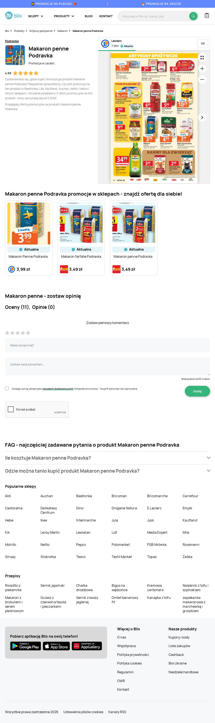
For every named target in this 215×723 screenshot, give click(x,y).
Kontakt (106, 16)
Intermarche (86, 520)
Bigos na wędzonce (120, 587)
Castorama (13, 508)
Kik (7, 532)
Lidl (114, 532)
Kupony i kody (179, 637)
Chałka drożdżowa (84, 587)
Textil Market (122, 556)
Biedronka (84, 496)
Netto (45, 544)
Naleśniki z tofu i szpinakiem (195, 587)
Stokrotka (48, 556)
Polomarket (121, 544)
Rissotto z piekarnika (13, 587)
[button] (107, 457)
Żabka (187, 556)
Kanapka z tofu (159, 597)
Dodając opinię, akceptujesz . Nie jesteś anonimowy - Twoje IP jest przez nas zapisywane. (75, 388)
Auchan (47, 496)
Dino (80, 508)
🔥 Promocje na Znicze (161, 4)
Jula (115, 520)
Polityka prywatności (133, 654)
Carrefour (190, 496)
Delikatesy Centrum (49, 510)
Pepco (81, 544)
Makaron (63, 31)
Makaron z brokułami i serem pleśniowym (14, 604)
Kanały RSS (117, 712)
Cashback (176, 654)
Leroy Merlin (50, 532)
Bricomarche (157, 496)
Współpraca (126, 646)
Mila (186, 532)
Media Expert (157, 532)
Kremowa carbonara (155, 587)
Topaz (152, 556)
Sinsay (10, 556)
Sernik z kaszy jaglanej (87, 599)
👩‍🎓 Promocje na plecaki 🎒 (54, 4)
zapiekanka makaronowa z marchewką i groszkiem (194, 604)
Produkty (19, 31)
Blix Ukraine (178, 663)
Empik (187, 508)
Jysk (150, 520)
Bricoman (119, 496)
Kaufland (190, 520)
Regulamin (125, 672)
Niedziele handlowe (183, 672)
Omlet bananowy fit (125, 599)
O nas (121, 637)
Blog (89, 16)
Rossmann (191, 544)
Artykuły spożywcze (40, 31)
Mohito (10, 544)
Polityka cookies (129, 663)
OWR (121, 681)
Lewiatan (83, 532)
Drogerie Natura (124, 508)
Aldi (8, 496)
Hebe (9, 520)
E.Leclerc (154, 508)
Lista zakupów (179, 646)
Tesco (81, 556)
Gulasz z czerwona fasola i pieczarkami (53, 602)
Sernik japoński (52, 585)
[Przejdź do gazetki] (202, 57)
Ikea (44, 520)
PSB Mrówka (156, 544)
